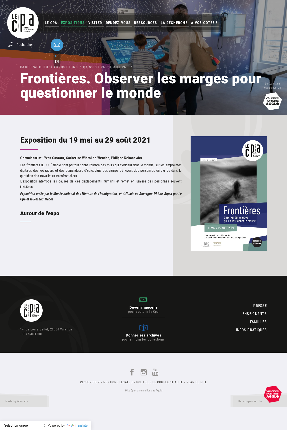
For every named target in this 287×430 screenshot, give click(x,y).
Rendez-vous (118, 23)
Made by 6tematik (16, 401)
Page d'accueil (34, 67)
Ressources (145, 23)
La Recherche (174, 23)
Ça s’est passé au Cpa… (106, 67)
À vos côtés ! (204, 23)
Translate (81, 425)
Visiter (95, 23)
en (57, 61)
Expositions (73, 23)
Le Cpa (51, 23)
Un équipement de (250, 401)
